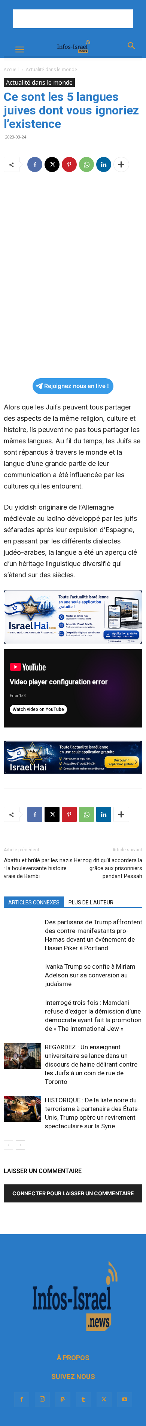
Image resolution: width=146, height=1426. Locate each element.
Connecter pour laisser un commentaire (73, 1193)
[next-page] (20, 1145)
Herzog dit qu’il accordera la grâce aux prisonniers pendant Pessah (108, 868)
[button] (19, 50)
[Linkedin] (103, 164)
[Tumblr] (83, 1399)
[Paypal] (62, 1399)
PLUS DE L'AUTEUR (91, 902)
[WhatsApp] (86, 164)
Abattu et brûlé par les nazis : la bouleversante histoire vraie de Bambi (38, 868)
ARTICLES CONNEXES (34, 902)
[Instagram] (42, 1399)
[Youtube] (124, 1399)
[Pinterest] (69, 164)
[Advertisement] (73, 18)
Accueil (11, 69)
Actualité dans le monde (51, 69)
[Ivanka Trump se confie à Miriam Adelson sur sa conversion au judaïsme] (22, 975)
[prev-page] (8, 1145)
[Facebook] (34, 164)
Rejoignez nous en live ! (76, 386)
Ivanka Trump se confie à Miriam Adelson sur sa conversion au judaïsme (90, 975)
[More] (121, 164)
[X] (52, 164)
